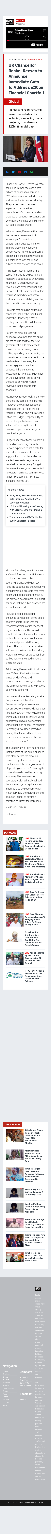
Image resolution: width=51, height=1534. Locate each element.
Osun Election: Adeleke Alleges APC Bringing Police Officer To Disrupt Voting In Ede (35, 919)
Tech (5, 1394)
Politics (6, 1385)
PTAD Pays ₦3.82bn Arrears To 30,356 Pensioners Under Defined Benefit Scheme (34, 976)
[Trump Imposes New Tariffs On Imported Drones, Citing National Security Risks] (15, 1234)
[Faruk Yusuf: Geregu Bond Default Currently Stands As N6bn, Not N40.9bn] (15, 1219)
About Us (23, 1377)
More (5, 1405)
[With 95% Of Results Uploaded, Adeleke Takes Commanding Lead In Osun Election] (15, 838)
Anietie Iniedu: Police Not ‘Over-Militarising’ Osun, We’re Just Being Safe (33, 1156)
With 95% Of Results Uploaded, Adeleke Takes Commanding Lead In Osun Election (35, 843)
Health (5, 1397)
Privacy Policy (25, 1386)
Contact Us (24, 1383)
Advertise (23, 1380)
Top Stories (12, 1124)
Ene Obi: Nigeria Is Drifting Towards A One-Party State (34, 1192)
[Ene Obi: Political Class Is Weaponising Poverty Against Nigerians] (15, 1203)
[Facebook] (6, 819)
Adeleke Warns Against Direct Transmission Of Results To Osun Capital (34, 958)
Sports (5, 1391)
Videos (6, 1400)
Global (13, 101)
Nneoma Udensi (35, 59)
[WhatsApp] (9, 819)
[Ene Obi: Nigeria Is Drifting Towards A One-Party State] (15, 1189)
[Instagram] (8, 819)
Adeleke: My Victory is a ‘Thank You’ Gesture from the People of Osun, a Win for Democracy (35, 861)
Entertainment (8, 1388)
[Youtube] (11, 819)
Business (6, 1383)
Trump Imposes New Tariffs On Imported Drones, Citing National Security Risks (35, 1240)
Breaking (6, 1374)
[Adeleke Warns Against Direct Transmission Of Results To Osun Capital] (15, 952)
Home (5, 1371)
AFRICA (6, 1380)
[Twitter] (7, 819)
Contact (6, 1402)
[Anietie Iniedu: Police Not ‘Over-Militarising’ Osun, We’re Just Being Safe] (15, 1150)
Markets (23, 1399)
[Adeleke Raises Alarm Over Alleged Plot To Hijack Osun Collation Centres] (15, 874)
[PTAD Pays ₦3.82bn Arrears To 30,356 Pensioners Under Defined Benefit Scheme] (15, 970)
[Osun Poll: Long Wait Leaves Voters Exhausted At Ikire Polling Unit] (15, 891)
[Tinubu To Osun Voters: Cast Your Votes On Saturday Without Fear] (15, 1252)
